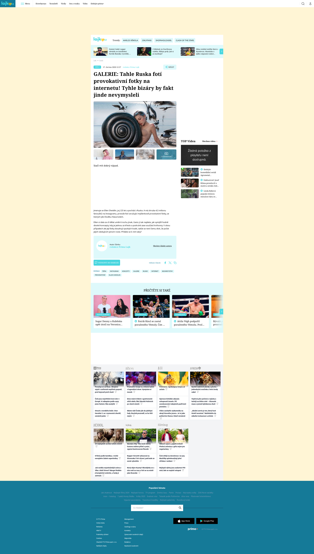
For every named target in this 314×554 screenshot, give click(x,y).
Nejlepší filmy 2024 (121, 493)
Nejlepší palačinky (167, 500)
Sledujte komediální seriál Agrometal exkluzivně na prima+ (208, 175)
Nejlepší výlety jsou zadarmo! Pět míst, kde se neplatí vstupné (172, 469)
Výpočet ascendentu (132, 500)
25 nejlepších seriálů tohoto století (108, 444)
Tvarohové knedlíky (150, 500)
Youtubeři (53, 3)
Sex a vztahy (74, 3)
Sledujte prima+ (97, 3)
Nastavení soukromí (131, 546)
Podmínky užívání (102, 534)
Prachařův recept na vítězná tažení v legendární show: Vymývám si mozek (140, 389)
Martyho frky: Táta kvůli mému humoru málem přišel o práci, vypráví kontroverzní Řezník (139, 446)
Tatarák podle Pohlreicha (169, 496)
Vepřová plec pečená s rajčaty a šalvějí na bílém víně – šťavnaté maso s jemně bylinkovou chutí (203, 401)
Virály (63, 3)
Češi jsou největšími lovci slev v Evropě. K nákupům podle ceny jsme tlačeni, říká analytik (107, 401)
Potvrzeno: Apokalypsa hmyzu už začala (172, 388)
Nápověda (127, 538)
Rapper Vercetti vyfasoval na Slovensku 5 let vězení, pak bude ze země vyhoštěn (141, 458)
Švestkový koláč (183, 500)
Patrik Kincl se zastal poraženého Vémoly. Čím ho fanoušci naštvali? (150, 323)
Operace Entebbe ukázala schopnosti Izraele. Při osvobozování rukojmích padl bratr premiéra (172, 403)
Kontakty (127, 530)
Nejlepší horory (137, 493)
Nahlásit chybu (101, 546)
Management (129, 519)
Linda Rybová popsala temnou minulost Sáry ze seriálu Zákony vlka (209, 195)
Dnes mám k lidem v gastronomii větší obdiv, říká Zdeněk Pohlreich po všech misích (140, 401)
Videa (85, 3)
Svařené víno (152, 496)
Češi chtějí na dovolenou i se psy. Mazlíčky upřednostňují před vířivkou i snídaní (172, 458)
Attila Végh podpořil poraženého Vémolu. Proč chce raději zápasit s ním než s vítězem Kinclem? (188, 323)
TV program (150, 493)
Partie (171, 493)
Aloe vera (185, 496)
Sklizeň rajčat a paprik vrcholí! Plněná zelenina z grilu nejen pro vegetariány (172, 446)
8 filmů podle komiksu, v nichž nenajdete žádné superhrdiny (106, 457)
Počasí (178, 493)
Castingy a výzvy (130, 527)
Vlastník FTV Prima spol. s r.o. (106, 542)
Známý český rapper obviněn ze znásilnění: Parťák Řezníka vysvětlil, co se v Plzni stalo (120, 52)
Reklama (99, 527)
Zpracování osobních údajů (133, 534)
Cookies (99, 538)
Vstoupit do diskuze (108, 262)
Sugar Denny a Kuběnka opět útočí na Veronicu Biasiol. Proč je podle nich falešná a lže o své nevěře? (110, 323)
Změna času (162, 493)
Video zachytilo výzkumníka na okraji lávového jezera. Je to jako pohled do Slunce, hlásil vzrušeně (172, 413)
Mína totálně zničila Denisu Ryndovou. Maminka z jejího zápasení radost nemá (207, 52)
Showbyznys (41, 3)
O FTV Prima (100, 519)
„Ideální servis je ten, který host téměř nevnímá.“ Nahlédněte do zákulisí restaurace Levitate (203, 413)
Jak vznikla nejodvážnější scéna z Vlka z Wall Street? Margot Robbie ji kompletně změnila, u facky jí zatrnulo (108, 472)
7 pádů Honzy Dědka (126, 496)
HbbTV (98, 530)
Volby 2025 (140, 496)
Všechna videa (209, 141)
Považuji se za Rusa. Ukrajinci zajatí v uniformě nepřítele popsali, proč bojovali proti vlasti (108, 389)
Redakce (127, 542)
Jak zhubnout (106, 493)
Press (126, 523)
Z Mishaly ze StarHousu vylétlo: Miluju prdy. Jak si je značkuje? (163, 51)
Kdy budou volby (189, 493)
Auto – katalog (109, 496)
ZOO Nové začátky (205, 493)
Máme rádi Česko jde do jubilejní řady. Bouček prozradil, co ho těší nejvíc (140, 413)
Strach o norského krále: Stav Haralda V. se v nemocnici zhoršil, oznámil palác (108, 413)
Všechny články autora (162, 246)
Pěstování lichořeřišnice (201, 496)
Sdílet (171, 68)
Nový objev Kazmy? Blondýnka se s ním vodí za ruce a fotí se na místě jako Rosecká (140, 470)
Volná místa (100, 523)
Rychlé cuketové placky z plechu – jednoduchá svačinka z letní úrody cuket (204, 389)
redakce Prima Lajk (131, 67)
